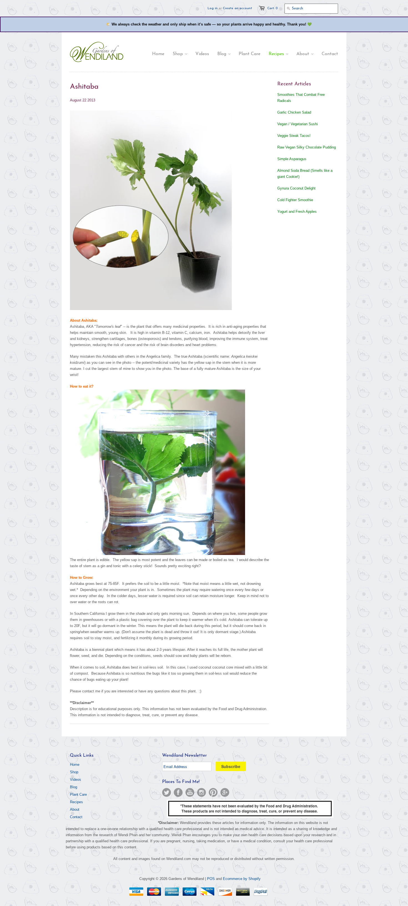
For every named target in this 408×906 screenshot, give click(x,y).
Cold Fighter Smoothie (295, 200)
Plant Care (78, 794)
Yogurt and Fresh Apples (297, 211)
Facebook (178, 792)
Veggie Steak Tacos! (294, 136)
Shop (74, 772)
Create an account (237, 8)
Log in (213, 8)
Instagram (201, 792)
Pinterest (213, 792)
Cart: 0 (272, 8)
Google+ (224, 792)
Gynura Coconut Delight (296, 188)
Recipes (76, 802)
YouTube (189, 792)
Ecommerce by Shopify (242, 879)
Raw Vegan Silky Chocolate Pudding (306, 147)
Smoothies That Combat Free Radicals (301, 98)
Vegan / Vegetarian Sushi (297, 124)
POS (211, 879)
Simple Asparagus (291, 159)
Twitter (166, 792)
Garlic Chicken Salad (294, 112)
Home (74, 764)
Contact (76, 817)
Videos (75, 779)
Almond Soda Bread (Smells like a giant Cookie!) (305, 173)
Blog (73, 787)
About (74, 809)
